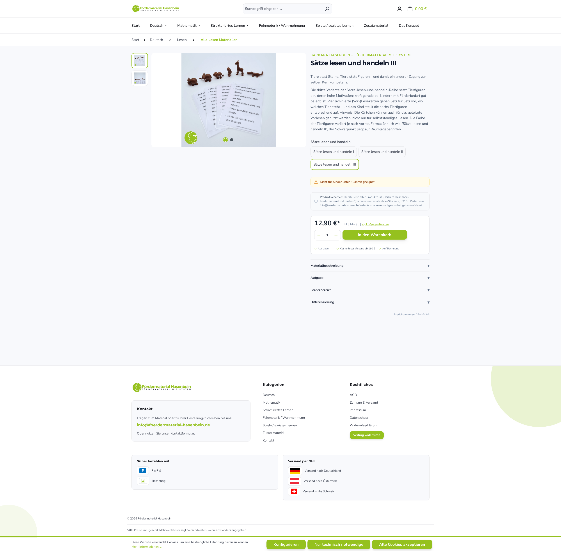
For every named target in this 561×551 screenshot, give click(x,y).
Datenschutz (359, 417)
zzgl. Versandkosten (375, 224)
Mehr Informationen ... (146, 547)
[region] (216, 100)
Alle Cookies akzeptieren (402, 544)
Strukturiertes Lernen (278, 410)
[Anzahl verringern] (318, 235)
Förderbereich (321, 290)
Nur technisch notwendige (338, 544)
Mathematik (271, 402)
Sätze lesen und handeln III (335, 164)
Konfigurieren (286, 544)
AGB (353, 395)
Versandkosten (196, 530)
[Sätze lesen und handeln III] (228, 100)
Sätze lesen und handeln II (382, 151)
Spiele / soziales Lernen (280, 425)
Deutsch (269, 395)
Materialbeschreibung (327, 265)
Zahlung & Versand (364, 402)
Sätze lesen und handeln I (333, 151)
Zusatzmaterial (273, 433)
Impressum (358, 410)
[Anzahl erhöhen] (336, 235)
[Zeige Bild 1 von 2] (225, 139)
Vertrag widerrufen (366, 435)
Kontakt (268, 440)
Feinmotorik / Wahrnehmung (284, 417)
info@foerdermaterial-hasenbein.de (343, 205)
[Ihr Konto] (399, 9)
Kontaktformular (182, 433)
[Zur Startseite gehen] (156, 9)
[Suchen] (327, 9)
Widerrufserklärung (364, 425)
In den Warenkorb (374, 234)
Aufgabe (317, 278)
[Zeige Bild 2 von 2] (231, 139)
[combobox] (282, 9)
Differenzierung (322, 302)
